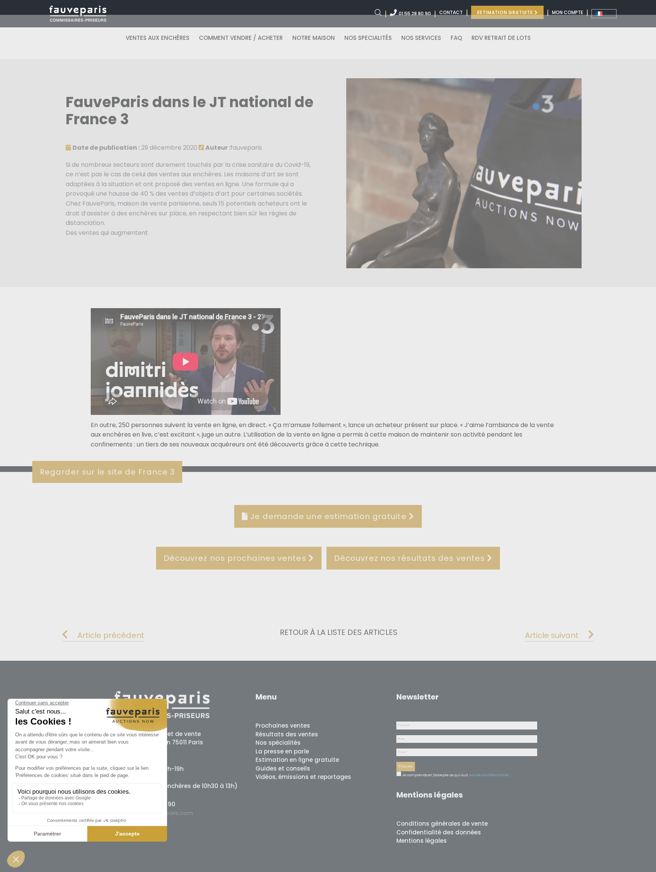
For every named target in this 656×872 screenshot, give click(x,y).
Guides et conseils (282, 768)
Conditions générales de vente (442, 824)
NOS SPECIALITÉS (368, 38)
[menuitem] (604, 13)
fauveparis (233, 147)
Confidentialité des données (438, 832)
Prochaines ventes (282, 726)
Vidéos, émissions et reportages (303, 777)
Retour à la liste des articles (338, 632)
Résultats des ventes (286, 734)
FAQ (456, 38)
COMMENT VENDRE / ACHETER (241, 38)
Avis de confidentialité (489, 775)
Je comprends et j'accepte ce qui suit (434, 775)
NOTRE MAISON (313, 38)
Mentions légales (421, 841)
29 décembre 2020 (135, 147)
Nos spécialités (278, 743)
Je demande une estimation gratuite (328, 516)
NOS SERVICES (421, 38)
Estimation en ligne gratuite (297, 760)
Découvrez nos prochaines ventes (236, 558)
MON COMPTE (567, 12)
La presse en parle (282, 751)
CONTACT (451, 12)
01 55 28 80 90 (415, 13)
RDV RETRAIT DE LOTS (501, 38)
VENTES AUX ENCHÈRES (157, 38)
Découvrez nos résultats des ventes (410, 558)
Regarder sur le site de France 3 (107, 472)
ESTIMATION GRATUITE (506, 12)
